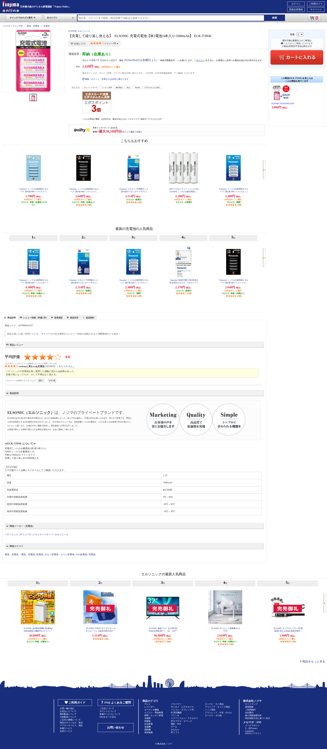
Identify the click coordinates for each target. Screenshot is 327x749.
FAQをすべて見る (108, 717)
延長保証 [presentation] (58, 317)
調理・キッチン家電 (153, 715)
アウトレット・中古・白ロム (218, 712)
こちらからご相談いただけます (298, 43)
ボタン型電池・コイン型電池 (59, 554)
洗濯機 (147, 727)
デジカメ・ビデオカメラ (182, 707)
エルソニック (61, 534)
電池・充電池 (33, 26)
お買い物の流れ (67, 708)
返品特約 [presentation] (90, 317)
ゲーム (174, 727)
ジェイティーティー (43, 534)
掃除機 (147, 729)
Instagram (249, 731)
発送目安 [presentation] (74, 317)
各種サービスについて (110, 714)
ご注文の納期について (70, 720)
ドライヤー (176, 704)
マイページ (316, 9)
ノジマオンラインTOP (12, 26)
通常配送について (68, 714)
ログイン (296, 3)
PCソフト (175, 732)
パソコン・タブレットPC (182, 710)
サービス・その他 (213, 715)
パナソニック (11, 534)
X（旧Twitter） (252, 728)
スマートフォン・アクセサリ (184, 718)
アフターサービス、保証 (71, 725)
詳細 (138, 132)
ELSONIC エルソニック (79, 31)
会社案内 (249, 712)
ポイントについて (108, 711)
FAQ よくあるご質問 (117, 702)
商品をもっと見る (313, 661)
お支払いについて (68, 711)
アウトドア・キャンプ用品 (217, 707)
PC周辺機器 (176, 712)
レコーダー (149, 707)
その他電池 (81, 554)
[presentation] (10, 317)
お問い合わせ (115, 727)
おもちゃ (175, 729)
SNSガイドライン (253, 733)
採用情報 (249, 707)
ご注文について (107, 708)
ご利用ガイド (316, 3)
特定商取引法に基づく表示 (257, 718)
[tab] (10, 317)
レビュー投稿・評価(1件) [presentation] (35, 317)
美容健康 (148, 732)
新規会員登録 (296, 9)
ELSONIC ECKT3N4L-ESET (283, 103)
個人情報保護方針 (253, 715)
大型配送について (68, 717)
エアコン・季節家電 (153, 712)
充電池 (46, 26)
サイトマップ (251, 704)
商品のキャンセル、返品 (71, 722)
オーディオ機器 (151, 710)
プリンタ (175, 715)
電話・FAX (176, 724)
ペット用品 (210, 710)
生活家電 (148, 724)
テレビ (147, 704)
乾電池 (39, 554)
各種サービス (66, 728)
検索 (274, 17)
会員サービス (66, 731)
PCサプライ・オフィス (181, 721)
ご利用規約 (250, 710)
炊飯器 (147, 721)
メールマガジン (252, 725)
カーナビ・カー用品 (214, 704)
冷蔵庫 (147, 718)
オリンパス (25, 534)
